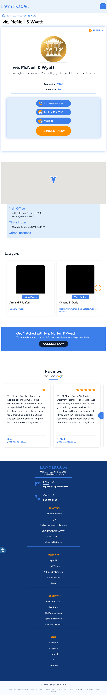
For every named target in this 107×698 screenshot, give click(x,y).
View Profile (31, 297)
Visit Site (48, 121)
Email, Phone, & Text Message (78, 689)
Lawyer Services (53, 513)
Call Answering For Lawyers (53, 525)
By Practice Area (53, 613)
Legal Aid (53, 560)
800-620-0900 (50, 500)
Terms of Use (61, 689)
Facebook (53, 654)
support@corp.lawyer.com (55, 486)
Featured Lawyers (53, 618)
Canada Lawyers (53, 624)
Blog (53, 583)
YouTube (53, 665)
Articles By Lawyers (53, 572)
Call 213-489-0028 (54, 103)
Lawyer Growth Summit (53, 530)
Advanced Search (53, 601)
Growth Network (53, 542)
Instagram (53, 648)
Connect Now (53, 131)
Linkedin (53, 642)
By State (53, 607)
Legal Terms (53, 566)
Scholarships (53, 577)
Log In (54, 519)
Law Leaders (53, 536)
